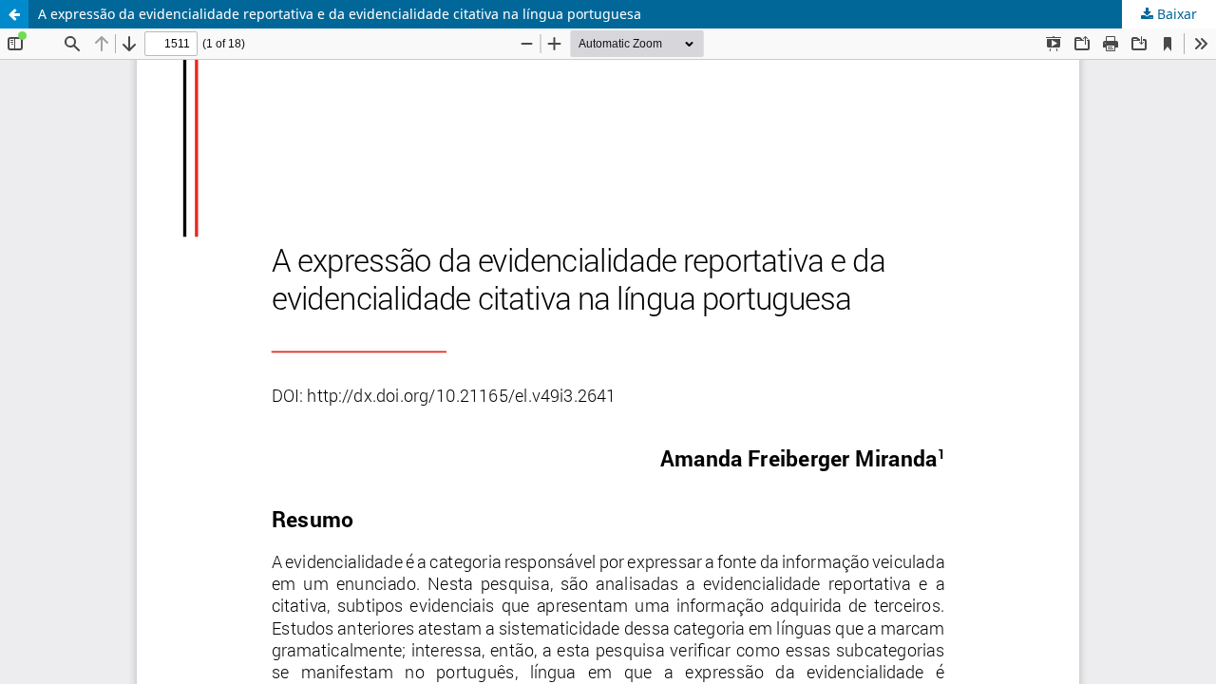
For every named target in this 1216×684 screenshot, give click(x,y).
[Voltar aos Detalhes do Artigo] (14, 14)
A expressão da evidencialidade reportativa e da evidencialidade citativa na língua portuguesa (339, 14)
